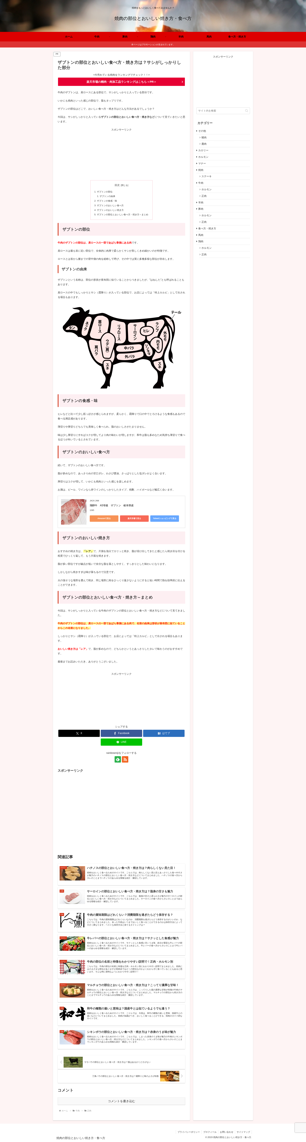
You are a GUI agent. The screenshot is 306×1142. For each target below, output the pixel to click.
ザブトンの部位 (105, 191)
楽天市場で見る (134, 518)
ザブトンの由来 (107, 196)
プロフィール (210, 1132)
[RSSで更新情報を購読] (125, 759)
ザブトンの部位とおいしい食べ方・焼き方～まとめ (122, 214)
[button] (246, 111)
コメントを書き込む (121, 1101)
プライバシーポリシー (189, 1132)
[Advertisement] (121, 154)
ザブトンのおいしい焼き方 (110, 210)
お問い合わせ (226, 1132)
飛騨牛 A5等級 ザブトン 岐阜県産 (112, 505)
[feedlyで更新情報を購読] (118, 759)
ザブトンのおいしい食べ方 (110, 205)
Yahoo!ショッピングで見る (164, 518)
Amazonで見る (104, 518)
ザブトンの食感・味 (107, 201)
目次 (117, 185)
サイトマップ (243, 1132)
